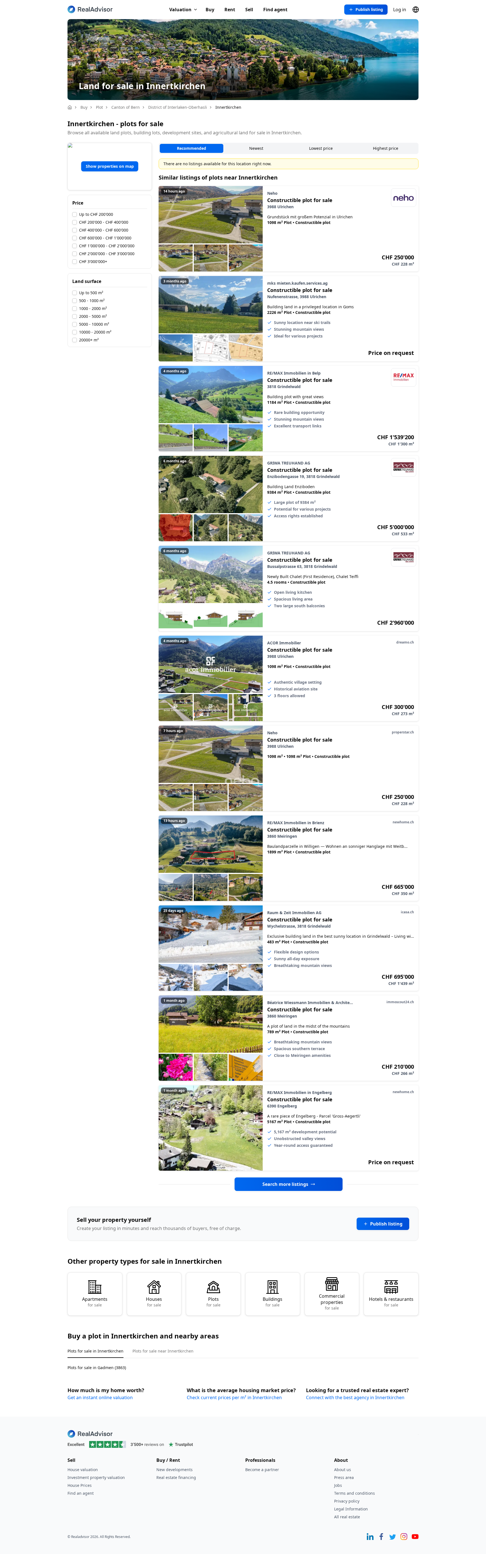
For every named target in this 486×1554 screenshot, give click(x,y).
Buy (210, 9)
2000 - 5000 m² (93, 316)
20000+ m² (89, 340)
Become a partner (262, 1469)
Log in (399, 9)
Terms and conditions (354, 1493)
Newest (256, 148)
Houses (154, 1302)
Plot (99, 107)
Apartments (94, 1302)
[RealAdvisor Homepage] (90, 9)
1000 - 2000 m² (93, 309)
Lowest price (321, 148)
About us (342, 1469)
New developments (174, 1469)
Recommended (191, 148)
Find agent (275, 9)
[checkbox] (74, 214)
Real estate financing (176, 1477)
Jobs (338, 1485)
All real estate (347, 1516)
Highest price (385, 148)
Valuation (180, 9)
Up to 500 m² (91, 293)
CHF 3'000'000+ (93, 262)
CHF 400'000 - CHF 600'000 (103, 230)
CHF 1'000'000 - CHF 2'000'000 (106, 246)
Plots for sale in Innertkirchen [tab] (95, 1351)
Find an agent (81, 1493)
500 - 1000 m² (92, 301)
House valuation (83, 1469)
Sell (249, 9)
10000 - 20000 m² (95, 332)
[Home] (70, 107)
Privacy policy (346, 1501)
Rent (229, 9)
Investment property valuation (96, 1477)
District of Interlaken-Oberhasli (177, 107)
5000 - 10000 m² (94, 324)
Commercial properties (332, 1302)
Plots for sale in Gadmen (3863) (97, 1367)
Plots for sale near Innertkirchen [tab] (163, 1351)
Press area (344, 1477)
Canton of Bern (125, 107)
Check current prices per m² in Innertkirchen (234, 1397)
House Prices (80, 1485)
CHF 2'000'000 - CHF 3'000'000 (106, 254)
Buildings (272, 1302)
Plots (213, 1302)
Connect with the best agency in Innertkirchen (355, 1397)
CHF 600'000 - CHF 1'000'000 (105, 238)
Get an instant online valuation (100, 1397)
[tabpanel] (243, 1364)
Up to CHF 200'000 (96, 214)
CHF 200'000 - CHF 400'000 (103, 222)
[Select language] (416, 9)
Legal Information (351, 1509)
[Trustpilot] (243, 1444)
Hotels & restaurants (391, 1302)
